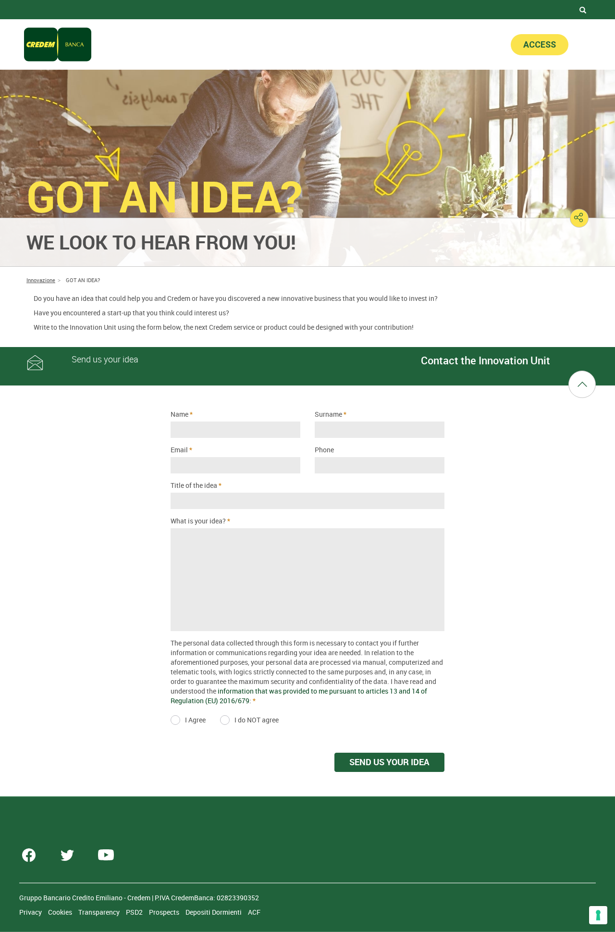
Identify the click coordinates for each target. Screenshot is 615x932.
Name (179, 414)
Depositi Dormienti (214, 912)
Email (179, 449)
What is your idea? (198, 520)
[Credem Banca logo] (57, 44)
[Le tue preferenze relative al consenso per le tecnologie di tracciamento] (598, 915)
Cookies (61, 912)
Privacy (31, 912)
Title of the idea (194, 485)
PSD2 (135, 912)
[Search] (583, 9)
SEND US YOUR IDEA (389, 762)
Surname (328, 414)
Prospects (165, 912)
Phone (324, 449)
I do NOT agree (256, 719)
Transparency (99, 912)
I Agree (195, 719)
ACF (254, 912)
